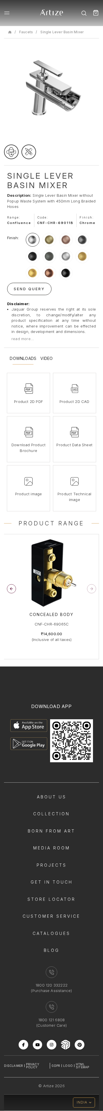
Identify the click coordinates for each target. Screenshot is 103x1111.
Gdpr (56, 1065)
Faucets (26, 32)
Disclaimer (13, 1065)
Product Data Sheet (74, 445)
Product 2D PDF (28, 401)
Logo (68, 1065)
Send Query (29, 288)
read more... (22, 338)
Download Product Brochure (28, 448)
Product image (28, 494)
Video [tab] (46, 358)
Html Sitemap (82, 1066)
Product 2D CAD (75, 401)
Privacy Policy (32, 1066)
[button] (91, 588)
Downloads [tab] (23, 358)
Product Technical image (74, 497)
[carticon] (96, 13)
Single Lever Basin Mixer (62, 32)
